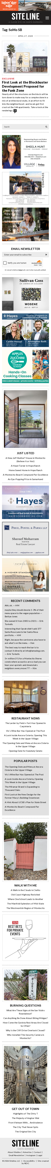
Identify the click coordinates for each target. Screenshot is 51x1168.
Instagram (30, 1155)
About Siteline (14, 1152)
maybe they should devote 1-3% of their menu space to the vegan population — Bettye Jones (24, 613)
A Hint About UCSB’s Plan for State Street (25, 802)
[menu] (47, 17)
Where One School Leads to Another (25, 899)
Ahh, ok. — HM (12, 605)
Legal (39, 1155)
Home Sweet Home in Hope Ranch (25, 470)
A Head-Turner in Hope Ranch (25, 465)
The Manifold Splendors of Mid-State (25, 903)
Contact (37, 1152)
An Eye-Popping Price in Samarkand (25, 479)
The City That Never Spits (25, 1127)
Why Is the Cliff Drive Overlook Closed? (25, 1030)
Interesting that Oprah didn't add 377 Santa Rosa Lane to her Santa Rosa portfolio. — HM (23, 631)
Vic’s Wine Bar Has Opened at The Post (25, 730)
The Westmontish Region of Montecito (25, 908)
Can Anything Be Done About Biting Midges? (25, 1018)
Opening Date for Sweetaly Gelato (25, 750)
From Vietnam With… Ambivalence (25, 1122)
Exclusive (8, 79)
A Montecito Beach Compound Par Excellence (25, 474)
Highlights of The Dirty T (25, 1113)
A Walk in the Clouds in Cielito (25, 890)
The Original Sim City (25, 1131)
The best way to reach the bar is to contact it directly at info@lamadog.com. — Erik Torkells (25, 650)
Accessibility (29, 1161)
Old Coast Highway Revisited (25, 894)
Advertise (27, 1152)
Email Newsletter (16, 1155)
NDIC (26, 1163)
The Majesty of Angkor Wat (25, 1118)
